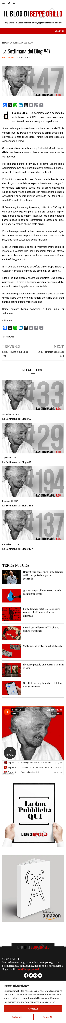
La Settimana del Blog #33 (16, 418)
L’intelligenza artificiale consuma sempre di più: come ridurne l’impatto (41, 612)
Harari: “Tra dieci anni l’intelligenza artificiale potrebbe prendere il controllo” (43, 575)
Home (5, 43)
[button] (5, 2)
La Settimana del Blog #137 (17, 548)
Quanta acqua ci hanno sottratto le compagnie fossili (42, 592)
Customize (17, 1017)
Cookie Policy (48, 1002)
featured (10, 337)
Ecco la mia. (26, 200)
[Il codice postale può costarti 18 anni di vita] (11, 669)
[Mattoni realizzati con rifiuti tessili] (11, 651)
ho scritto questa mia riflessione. (25, 301)
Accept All (33, 1009)
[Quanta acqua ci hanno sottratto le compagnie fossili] (11, 595)
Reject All (47, 1017)
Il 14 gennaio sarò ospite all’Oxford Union (24, 266)
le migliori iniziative (32, 215)
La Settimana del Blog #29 (16, 462)
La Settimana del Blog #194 (17, 505)
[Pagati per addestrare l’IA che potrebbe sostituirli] (11, 632)
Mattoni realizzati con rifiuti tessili (42, 646)
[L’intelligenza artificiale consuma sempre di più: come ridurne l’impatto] (11, 613)
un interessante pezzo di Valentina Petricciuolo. (35, 246)
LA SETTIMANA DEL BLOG (21, 43)
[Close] (64, 982)
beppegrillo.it (8, 57)
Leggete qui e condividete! (33, 286)
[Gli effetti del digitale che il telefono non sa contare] (11, 688)
